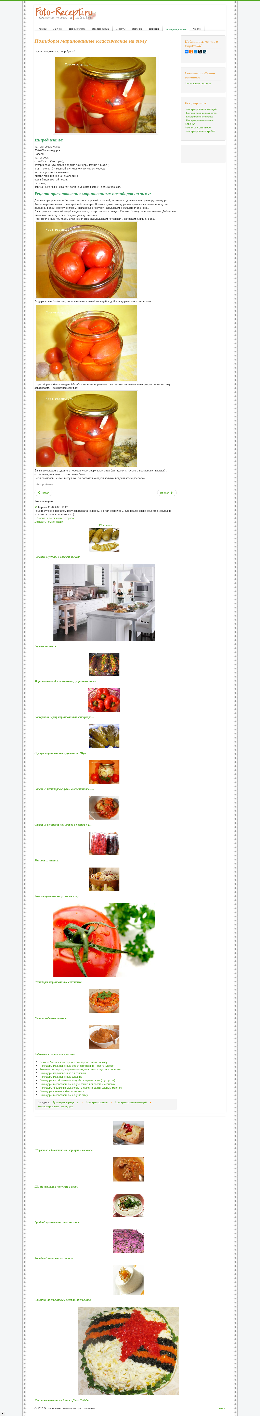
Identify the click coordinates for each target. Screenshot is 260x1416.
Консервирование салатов (199, 120)
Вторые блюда (100, 28)
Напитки (154, 28)
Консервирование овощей (201, 109)
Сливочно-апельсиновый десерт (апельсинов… (64, 1300)
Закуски (57, 28)
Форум (197, 28)
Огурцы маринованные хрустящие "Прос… (62, 753)
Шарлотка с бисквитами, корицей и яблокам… (65, 1150)
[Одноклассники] (191, 51)
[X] (200, 51)
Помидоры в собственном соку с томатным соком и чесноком (78, 1084)
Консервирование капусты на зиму (57, 896)
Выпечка (137, 28)
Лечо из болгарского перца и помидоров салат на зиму (73, 1062)
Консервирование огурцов (199, 116)
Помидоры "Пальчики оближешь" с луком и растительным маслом (81, 1087)
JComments (106, 525)
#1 (36, 507)
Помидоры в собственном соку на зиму (64, 1095)
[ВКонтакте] (186, 51)
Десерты (121, 28)
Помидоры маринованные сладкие (61, 1076)
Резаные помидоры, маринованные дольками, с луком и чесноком (80, 1069)
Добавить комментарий (49, 521)
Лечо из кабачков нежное (50, 1018)
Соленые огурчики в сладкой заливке (57, 557)
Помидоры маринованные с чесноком (58, 982)
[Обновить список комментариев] (54, 501)
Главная (42, 28)
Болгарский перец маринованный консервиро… (64, 717)
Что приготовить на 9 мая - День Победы (62, 1400)
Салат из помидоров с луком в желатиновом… (64, 789)
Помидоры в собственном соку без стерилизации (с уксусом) (77, 1080)
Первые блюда (77, 28)
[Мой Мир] (195, 51)
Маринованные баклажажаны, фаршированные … (67, 681)
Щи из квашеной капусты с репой (56, 1187)
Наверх (221, 1408)
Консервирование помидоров (201, 112)
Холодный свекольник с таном (54, 1258)
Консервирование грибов (200, 131)
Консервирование (176, 29)
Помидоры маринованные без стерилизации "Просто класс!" (77, 1065)
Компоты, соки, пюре (198, 127)
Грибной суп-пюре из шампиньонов (57, 1222)
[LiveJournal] (204, 51)
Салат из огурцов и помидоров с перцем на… (63, 825)
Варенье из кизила (46, 646)
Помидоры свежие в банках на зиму (62, 1091)
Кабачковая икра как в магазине (55, 1054)
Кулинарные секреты (198, 83)
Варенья (190, 124)
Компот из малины (47, 860)
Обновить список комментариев (54, 518)
